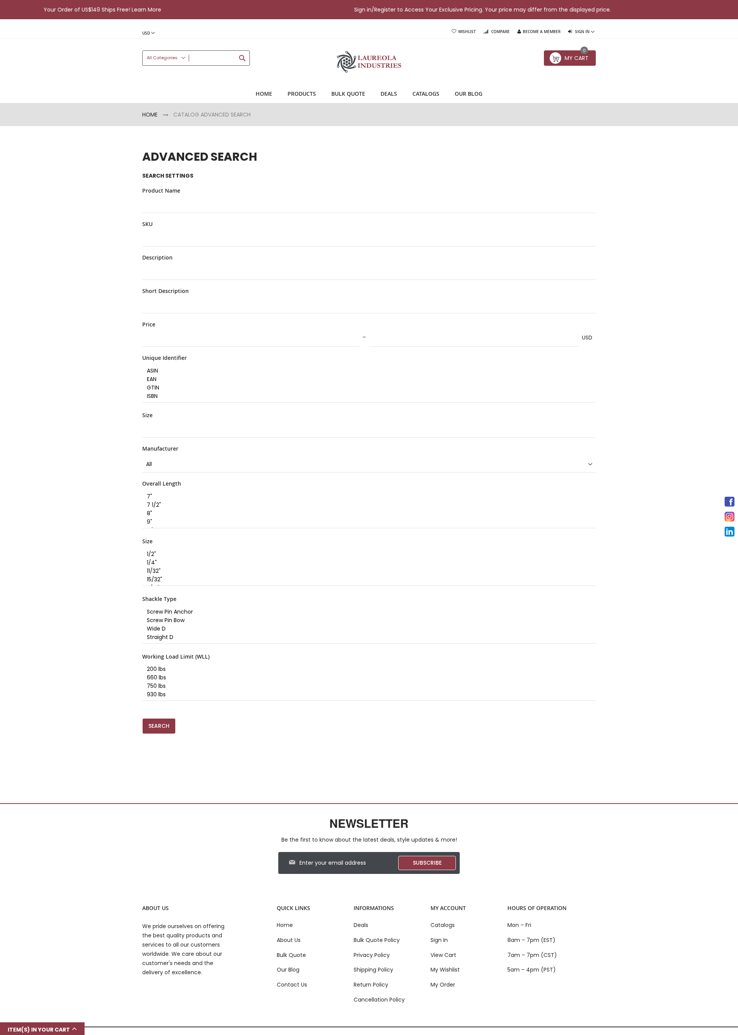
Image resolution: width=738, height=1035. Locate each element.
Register (356, 9)
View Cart (443, 955)
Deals (361, 925)
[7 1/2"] (366, 505)
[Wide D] (366, 629)
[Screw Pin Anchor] (366, 612)
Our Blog (288, 969)
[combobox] (196, 58)
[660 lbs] (366, 678)
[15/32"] (366, 580)
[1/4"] (366, 563)
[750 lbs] (366, 686)
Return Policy (371, 984)
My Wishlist (445, 969)
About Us (289, 940)
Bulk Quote (291, 955)
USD (587, 337)
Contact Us (292, 984)
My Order (442, 984)
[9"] (366, 522)
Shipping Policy (373, 969)
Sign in (334, 9)
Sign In (439, 940)
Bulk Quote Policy (377, 940)
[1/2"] (366, 554)
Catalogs (442, 925)
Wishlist (467, 31)
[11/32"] (366, 571)
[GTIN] (366, 388)
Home (150, 114)
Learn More (118, 9)
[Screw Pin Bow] (366, 620)
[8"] (366, 513)
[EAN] (366, 379)
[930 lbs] (366, 695)
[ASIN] (366, 371)
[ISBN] (366, 396)
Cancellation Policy (379, 999)
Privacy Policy (372, 955)
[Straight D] (366, 637)
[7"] (366, 497)
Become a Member (541, 31)
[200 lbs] (366, 669)
